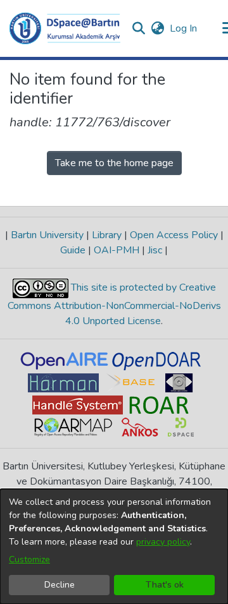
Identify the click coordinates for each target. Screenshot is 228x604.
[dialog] (114, 546)
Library (106, 235)
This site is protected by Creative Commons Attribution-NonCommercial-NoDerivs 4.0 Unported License (114, 304)
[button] (65, 28)
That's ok (165, 585)
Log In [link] (184, 28)
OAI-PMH (116, 250)
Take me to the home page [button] (114, 163)
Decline (59, 585)
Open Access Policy (173, 235)
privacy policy (163, 542)
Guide (74, 250)
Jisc (155, 250)
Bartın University (47, 235)
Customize (29, 559)
